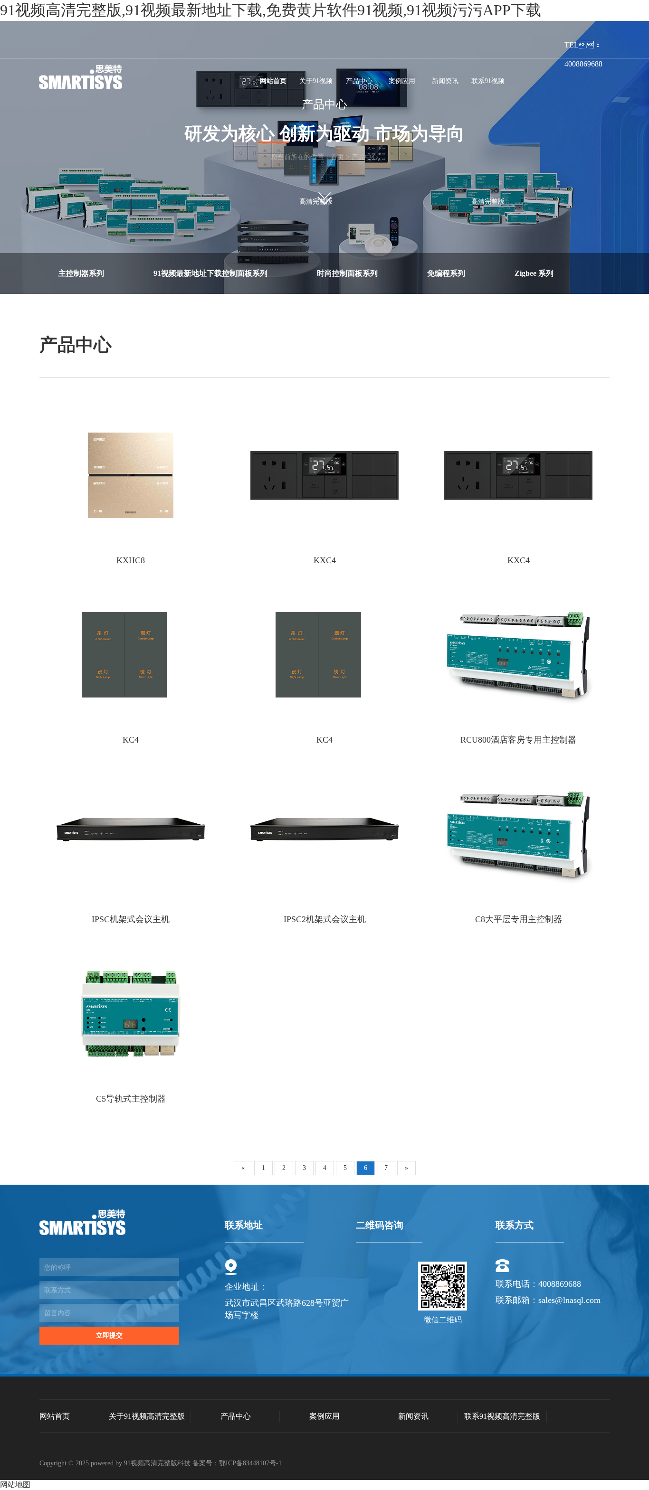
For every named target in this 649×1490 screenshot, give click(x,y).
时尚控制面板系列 (347, 273)
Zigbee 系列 (534, 273)
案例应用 (402, 81)
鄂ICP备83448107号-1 (250, 1463)
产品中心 (359, 81)
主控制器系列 (81, 273)
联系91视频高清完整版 (488, 141)
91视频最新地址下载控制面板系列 (210, 273)
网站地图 (15, 1485)
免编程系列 (446, 273)
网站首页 (273, 81)
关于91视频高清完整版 (316, 141)
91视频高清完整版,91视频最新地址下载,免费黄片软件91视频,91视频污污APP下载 (270, 10)
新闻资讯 (445, 81)
